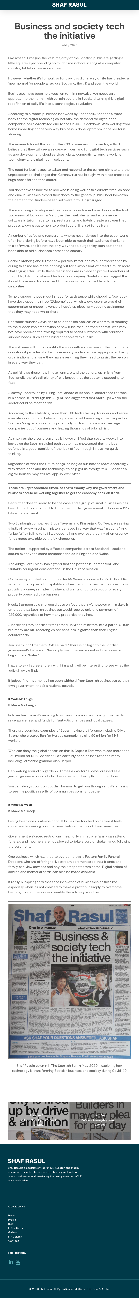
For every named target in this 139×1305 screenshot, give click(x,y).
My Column (15, 1236)
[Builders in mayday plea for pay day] (100, 1121)
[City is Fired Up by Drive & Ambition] (39, 1121)
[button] (5, 5)
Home (11, 1215)
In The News (15, 1228)
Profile (12, 1219)
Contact (13, 1241)
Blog (11, 1224)
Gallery (12, 1232)
